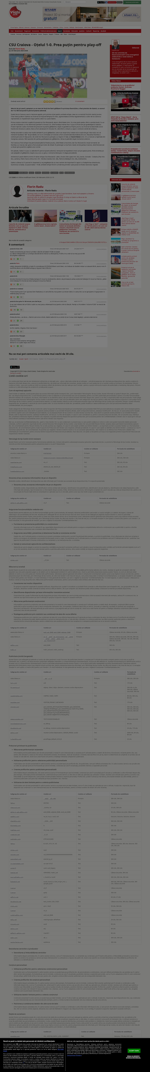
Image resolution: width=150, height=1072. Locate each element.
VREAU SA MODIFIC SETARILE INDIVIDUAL (133, 1057)
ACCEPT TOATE (134, 1051)
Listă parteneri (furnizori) (74, 1055)
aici (24, 1062)
